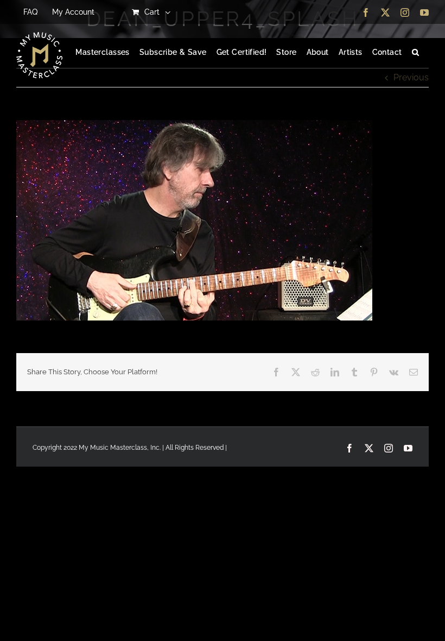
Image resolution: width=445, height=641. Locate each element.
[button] (415, 52)
